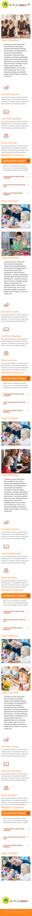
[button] (29, 4)
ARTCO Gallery (13, 911)
